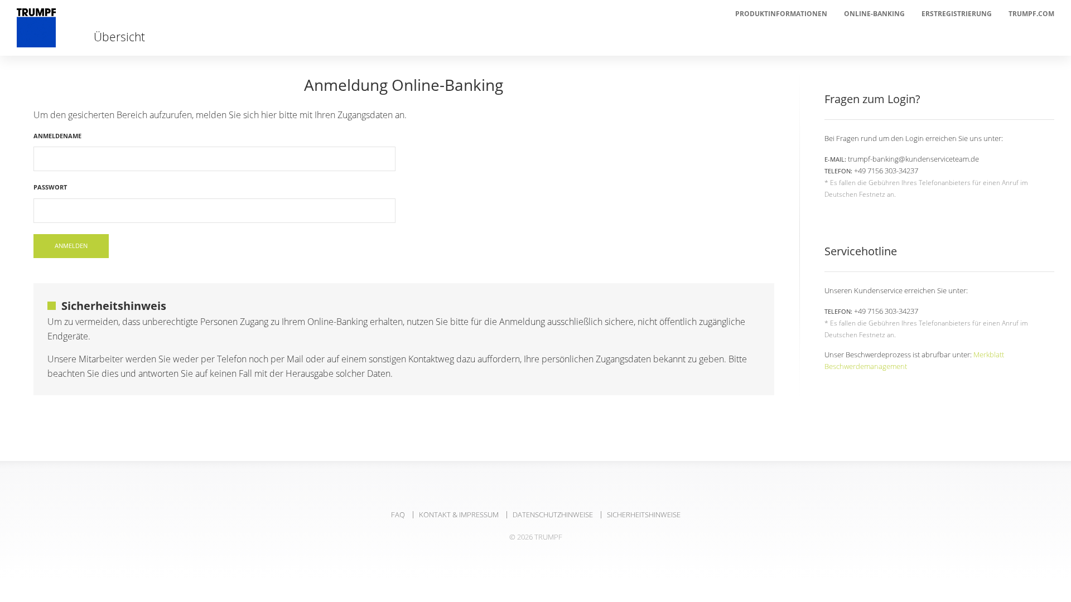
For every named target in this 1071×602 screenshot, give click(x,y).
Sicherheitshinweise (644, 514)
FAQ (398, 514)
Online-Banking (874, 13)
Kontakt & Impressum (459, 514)
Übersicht (119, 35)
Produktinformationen (781, 13)
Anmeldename (57, 136)
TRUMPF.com (1031, 13)
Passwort (50, 187)
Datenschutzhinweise (553, 514)
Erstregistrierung (957, 13)
